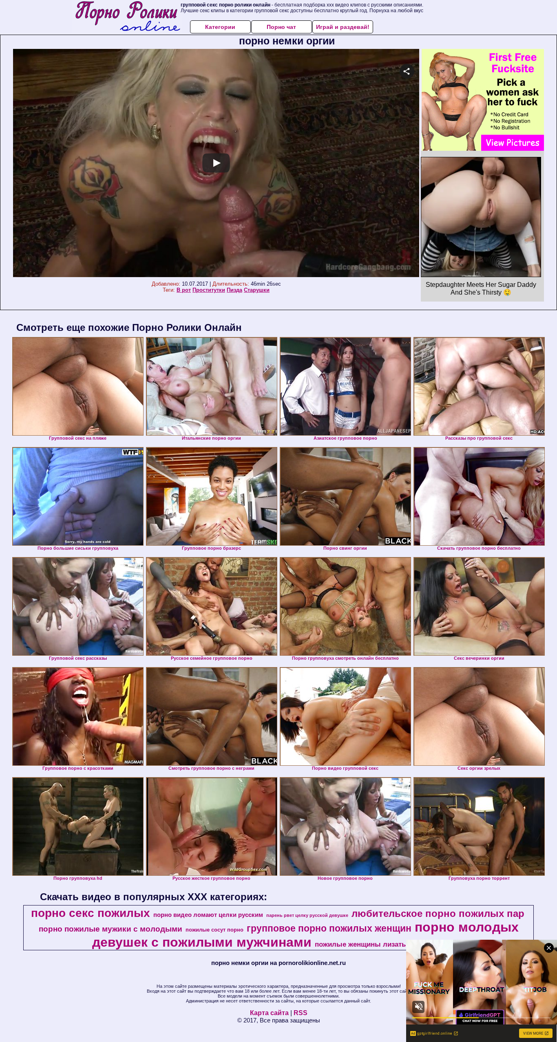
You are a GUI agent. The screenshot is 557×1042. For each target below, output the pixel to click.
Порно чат (281, 27)
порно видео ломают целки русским (208, 915)
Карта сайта (269, 1012)
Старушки (257, 290)
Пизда (234, 290)
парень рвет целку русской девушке (307, 915)
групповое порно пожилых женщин (329, 928)
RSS (300, 1012)
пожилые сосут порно (214, 930)
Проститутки (208, 290)
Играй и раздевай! (342, 27)
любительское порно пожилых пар (437, 913)
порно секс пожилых (90, 913)
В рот (184, 290)
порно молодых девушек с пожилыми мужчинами (305, 934)
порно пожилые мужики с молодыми (110, 929)
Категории (220, 27)
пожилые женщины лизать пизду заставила (389, 944)
